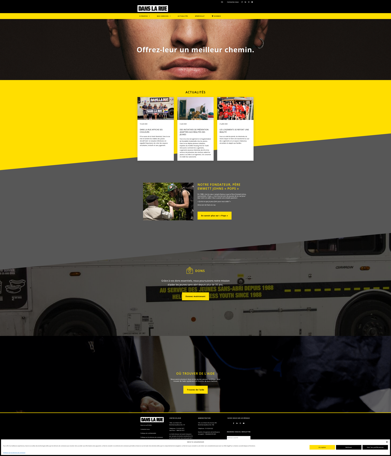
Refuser (349, 447)
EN (222, 2)
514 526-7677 (180, 428)
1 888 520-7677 (180, 430)
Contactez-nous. (145, 429)
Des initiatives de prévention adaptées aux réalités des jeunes (194, 132)
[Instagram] (248, 2)
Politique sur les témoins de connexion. (152, 437)
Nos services (163, 16)
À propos (143, 16)
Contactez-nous (233, 2)
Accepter (322, 447)
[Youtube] (252, 2)
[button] (387, 442)
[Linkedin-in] (245, 2)
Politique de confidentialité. (148, 433)
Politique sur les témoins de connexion (14, 453)
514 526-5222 (209, 428)
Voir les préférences (375, 447)
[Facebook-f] (242, 2)
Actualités (183, 16)
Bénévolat (200, 16)
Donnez (217, 16)
